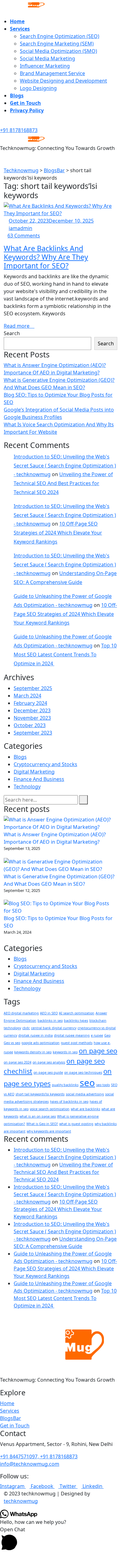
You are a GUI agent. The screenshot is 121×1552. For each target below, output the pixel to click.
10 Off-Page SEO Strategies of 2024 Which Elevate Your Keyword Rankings (58, 532)
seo (87, 1083)
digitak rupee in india (35, 1035)
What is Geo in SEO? (42, 1124)
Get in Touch (25, 103)
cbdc (26, 1028)
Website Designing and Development (63, 80)
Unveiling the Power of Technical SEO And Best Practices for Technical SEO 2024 (63, 483)
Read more (17, 325)
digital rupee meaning (72, 1035)
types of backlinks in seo (69, 1101)
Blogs (17, 95)
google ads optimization (40, 1043)
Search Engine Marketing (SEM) (57, 43)
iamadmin (20, 228)
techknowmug (21, 1501)
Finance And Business (39, 779)
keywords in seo (65, 1052)
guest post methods (76, 1043)
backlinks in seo (50, 1020)
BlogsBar (10, 1418)
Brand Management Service (52, 73)
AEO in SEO (49, 1013)
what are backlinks (85, 1109)
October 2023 (30, 725)
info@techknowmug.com (29, 1463)
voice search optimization (49, 1109)
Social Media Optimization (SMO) (58, 51)
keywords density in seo (33, 1052)
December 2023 (32, 710)
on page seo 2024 (17, 1062)
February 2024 (30, 703)
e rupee (97, 1035)
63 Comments (23, 235)
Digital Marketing (34, 771)
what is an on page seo (38, 1116)
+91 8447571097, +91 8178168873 (39, 1456)
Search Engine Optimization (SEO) (59, 36)
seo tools (103, 1085)
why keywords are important (49, 1131)
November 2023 (32, 717)
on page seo (98, 1050)
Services (20, 28)
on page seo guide (48, 1072)
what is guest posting (76, 1124)
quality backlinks (65, 1085)
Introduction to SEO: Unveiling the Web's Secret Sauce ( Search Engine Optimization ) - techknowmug (65, 465)
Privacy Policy (27, 110)
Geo (107, 1035)
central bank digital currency (53, 1028)
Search (12, 333)
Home (17, 21)
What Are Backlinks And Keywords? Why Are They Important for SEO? (46, 257)
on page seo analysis (49, 1062)
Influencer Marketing (45, 65)
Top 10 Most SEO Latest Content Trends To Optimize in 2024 (65, 654)
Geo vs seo (12, 1043)
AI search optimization (76, 1013)
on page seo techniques (83, 1072)
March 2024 (27, 695)
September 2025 (33, 688)
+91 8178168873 (19, 130)
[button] (60, 1539)
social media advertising (85, 1094)
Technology (27, 786)
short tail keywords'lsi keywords (40, 1094)
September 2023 (33, 732)
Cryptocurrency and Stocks (45, 764)
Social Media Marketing (47, 58)
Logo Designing (38, 88)
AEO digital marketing (21, 1013)
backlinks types (76, 1020)
